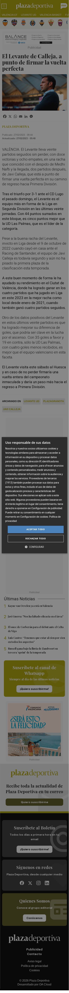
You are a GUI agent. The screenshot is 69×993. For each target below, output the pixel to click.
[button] (34, 547)
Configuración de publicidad (46, 508)
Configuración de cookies (34, 516)
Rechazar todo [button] (35, 538)
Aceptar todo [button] (35, 529)
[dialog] (34, 495)
